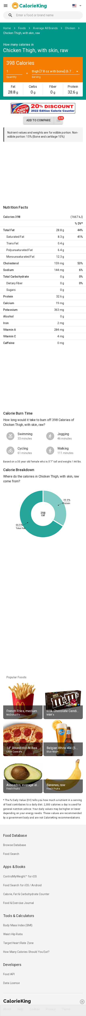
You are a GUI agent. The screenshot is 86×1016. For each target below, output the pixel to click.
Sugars (11, 289)
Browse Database (14, 845)
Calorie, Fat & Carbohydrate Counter (26, 894)
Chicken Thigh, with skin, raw (21, 33)
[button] (77, 5)
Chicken (70, 28)
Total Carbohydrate (16, 276)
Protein (8, 296)
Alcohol (8, 316)
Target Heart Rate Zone (18, 943)
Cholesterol (11, 263)
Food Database (15, 835)
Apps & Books (14, 867)
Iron (6, 323)
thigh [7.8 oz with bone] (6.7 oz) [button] (54, 71)
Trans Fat (12, 243)
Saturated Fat (15, 236)
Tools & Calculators (18, 916)
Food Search (11, 853)
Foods (22, 28)
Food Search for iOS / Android (22, 885)
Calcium (8, 303)
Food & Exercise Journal (18, 903)
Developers (12, 964)
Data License (11, 983)
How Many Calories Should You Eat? (26, 951)
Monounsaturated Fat (20, 256)
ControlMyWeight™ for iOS (20, 876)
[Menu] (5, 5)
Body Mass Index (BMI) (17, 925)
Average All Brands (45, 28)
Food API (9, 974)
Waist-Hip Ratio (13, 934)
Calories (9, 216)
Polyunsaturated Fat (19, 250)
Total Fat (8, 230)
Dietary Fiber (14, 283)
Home (7, 28)
